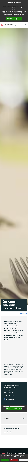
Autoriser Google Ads (14, 19)
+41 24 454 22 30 (10, 396)
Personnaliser (23, 460)
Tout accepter (5, 460)
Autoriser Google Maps (14, 408)
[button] (15, 25)
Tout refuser (14, 460)
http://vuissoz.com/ (9, 399)
